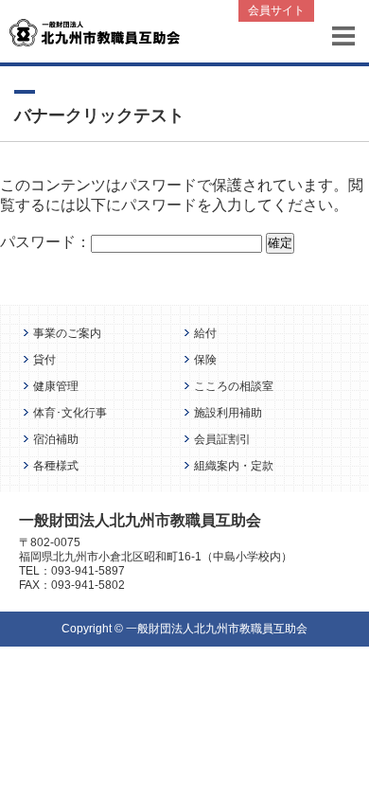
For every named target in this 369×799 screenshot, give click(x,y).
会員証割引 (222, 439)
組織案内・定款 (233, 465)
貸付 (44, 359)
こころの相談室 (233, 386)
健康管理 (56, 386)
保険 (205, 359)
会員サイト (276, 10)
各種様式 (56, 465)
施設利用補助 (228, 412)
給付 (205, 333)
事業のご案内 (67, 333)
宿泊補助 (56, 439)
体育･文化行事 (70, 412)
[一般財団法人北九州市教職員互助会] (94, 32)
